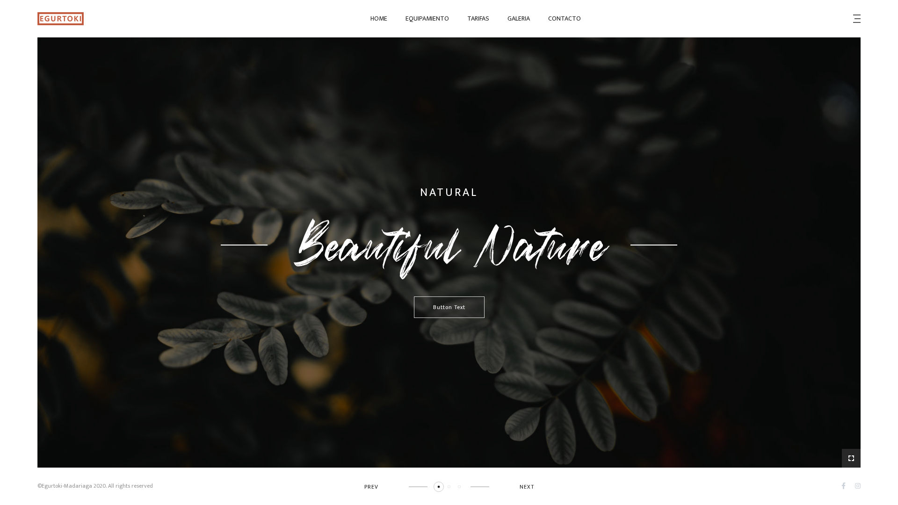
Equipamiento (427, 18)
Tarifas (478, 18)
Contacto (564, 18)
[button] (439, 487)
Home (378, 18)
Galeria (518, 18)
